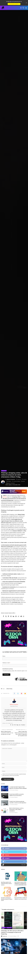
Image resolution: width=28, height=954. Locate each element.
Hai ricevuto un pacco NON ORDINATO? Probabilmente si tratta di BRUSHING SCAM (20, 883)
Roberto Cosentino (11, 479)
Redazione (5, 936)
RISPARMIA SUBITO (14, 4)
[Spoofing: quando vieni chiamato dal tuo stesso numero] (7, 876)
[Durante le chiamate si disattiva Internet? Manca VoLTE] (7, 891)
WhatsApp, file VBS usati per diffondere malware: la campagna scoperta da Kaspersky (12, 932)
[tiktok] (14, 864)
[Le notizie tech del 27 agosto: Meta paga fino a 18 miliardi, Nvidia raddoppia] (4, 788)
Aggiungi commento (11, 483)
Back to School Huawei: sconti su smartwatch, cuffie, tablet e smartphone (16, 809)
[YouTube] (16, 616)
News (4, 927)
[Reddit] (18, 616)
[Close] (26, 3)
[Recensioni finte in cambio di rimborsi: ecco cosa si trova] (21, 891)
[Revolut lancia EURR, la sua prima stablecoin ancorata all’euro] (4, 795)
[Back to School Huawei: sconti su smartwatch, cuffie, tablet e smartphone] (4, 810)
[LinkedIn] (13, 616)
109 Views (9, 481)
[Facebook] (3, 616)
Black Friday (9, 688)
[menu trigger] (26, 8)
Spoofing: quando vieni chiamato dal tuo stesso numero (6, 883)
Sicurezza (4, 470)
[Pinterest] (8, 616)
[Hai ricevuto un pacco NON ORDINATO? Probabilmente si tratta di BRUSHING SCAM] (21, 876)
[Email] (25, 693)
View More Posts (14, 706)
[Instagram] (11, 616)
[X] (6, 616)
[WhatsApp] (23, 616)
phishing (5, 497)
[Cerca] (23, 8)
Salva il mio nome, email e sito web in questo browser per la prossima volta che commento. (14, 774)
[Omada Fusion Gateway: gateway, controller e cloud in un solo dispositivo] (4, 803)
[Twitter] (18, 693)
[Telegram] (21, 616)
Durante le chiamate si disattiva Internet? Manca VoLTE (6, 899)
